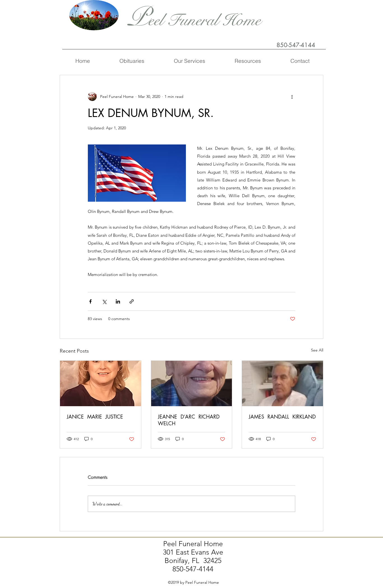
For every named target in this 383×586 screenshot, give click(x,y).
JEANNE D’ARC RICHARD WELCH (189, 420)
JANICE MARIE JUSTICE (95, 416)
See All (317, 350)
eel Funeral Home (204, 20)
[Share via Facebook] (90, 301)
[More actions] (292, 96)
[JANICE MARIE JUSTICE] (100, 383)
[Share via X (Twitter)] (104, 301)
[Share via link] (131, 301)
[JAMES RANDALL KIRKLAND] (282, 383)
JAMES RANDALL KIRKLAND (282, 416)
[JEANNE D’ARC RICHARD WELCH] (191, 383)
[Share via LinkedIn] (118, 301)
